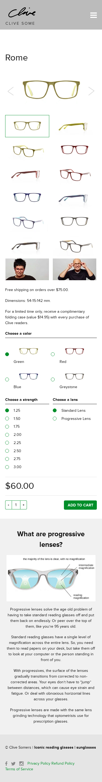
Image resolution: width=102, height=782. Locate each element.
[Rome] (27, 126)
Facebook (6, 763)
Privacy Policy (38, 763)
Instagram (21, 763)
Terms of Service (19, 769)
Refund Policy (63, 763)
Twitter (13, 763)
